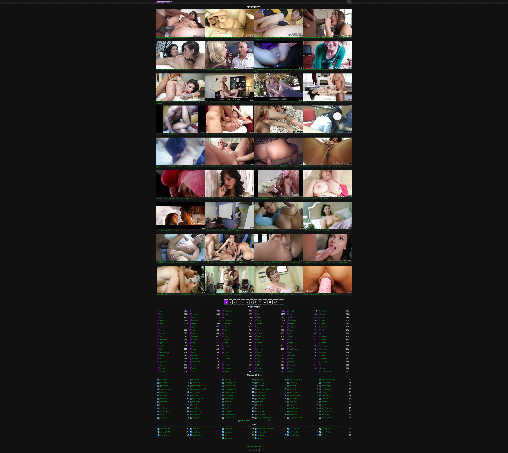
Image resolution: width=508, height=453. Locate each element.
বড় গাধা (226, 346)
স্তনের (162, 327)
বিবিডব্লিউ (259, 352)
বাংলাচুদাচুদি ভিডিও (294, 435)
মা (322, 333)
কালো (161, 336)
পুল (225, 362)
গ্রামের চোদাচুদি (164, 399)
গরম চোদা (324, 392)
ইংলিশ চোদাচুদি (261, 383)
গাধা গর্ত (259, 355)
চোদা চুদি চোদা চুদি (294, 408)
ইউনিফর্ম (291, 362)
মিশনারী (259, 317)
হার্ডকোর (324, 311)
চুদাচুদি (226, 435)
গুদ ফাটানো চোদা (229, 395)
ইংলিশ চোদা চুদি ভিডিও (230, 383)
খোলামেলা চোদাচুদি (294, 392)
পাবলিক (162, 355)
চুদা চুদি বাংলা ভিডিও (294, 432)
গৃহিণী (161, 343)
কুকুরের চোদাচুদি (196, 392)
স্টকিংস (194, 324)
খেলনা (193, 327)
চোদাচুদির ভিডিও (229, 429)
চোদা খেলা (162, 405)
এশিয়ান (323, 317)
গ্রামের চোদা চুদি (326, 395)
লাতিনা (226, 352)
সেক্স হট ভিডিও (228, 438)
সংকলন (162, 330)
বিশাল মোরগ (228, 327)
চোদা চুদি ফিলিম (293, 411)
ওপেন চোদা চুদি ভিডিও (230, 386)
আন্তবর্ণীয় (195, 336)
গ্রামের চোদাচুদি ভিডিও (198, 399)
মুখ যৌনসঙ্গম (163, 362)
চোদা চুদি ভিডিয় (245, 421)
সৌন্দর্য (290, 336)
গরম (226, 349)
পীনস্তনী (291, 311)
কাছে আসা (162, 333)
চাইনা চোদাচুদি (163, 402)
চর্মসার (194, 333)
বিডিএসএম (195, 359)
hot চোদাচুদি (163, 379)
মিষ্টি (161, 349)
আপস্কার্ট (259, 368)
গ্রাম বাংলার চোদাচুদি (294, 395)
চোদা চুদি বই (163, 414)
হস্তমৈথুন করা (228, 321)
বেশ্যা (193, 343)
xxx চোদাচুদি (228, 379)
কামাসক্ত (324, 336)
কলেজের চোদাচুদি (326, 386)
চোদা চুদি (194, 405)
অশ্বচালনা (195, 314)
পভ (258, 330)
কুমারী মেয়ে (163, 321)
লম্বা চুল (259, 321)
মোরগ (290, 330)
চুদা (322, 435)
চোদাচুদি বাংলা (195, 429)
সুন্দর (258, 327)
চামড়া (290, 333)
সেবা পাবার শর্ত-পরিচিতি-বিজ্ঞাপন (254, 447)
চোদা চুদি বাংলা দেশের (230, 414)
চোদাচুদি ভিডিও (164, 2)
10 (265, 302)
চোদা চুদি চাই (260, 408)
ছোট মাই (324, 314)
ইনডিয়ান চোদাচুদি (326, 383)
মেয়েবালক (162, 368)
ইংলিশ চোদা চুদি (196, 383)
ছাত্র (290, 352)
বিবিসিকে (324, 352)
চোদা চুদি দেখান (261, 411)
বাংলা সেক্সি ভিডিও (326, 432)
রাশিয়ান (291, 340)
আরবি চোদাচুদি (163, 383)
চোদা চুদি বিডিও (293, 414)
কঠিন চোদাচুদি (292, 386)
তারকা (226, 336)
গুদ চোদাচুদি (195, 395)
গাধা (161, 311)
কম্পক (194, 365)
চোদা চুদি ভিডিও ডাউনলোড (296, 418)
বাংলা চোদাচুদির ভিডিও (165, 432)
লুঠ (225, 317)
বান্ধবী (291, 359)
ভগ (258, 311)
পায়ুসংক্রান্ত (325, 327)
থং (225, 333)
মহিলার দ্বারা (292, 321)
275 (276, 302)
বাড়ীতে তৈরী (195, 340)
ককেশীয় (291, 324)
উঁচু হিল (291, 343)
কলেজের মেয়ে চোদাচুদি (166, 389)
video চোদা (195, 379)
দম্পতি (161, 346)
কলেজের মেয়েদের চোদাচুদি (199, 389)
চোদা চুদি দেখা (228, 411)
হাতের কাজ (260, 349)
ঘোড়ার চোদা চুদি (229, 399)
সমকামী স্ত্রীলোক (293, 349)
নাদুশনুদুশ (324, 346)
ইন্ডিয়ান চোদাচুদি (196, 386)
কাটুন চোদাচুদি (292, 389)
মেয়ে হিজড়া (325, 362)
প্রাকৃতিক (259, 333)
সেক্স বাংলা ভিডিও (261, 432)
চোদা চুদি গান (228, 408)
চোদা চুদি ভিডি (163, 418)
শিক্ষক (290, 368)
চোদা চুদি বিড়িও (261, 414)
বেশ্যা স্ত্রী (324, 349)
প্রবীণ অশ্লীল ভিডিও (165, 429)
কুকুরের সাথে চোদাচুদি (230, 392)
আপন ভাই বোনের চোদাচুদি (328, 379)
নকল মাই (227, 365)
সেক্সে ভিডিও (260, 438)
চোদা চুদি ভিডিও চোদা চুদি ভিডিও (265, 418)
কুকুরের (226, 314)
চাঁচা (258, 314)
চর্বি (258, 359)
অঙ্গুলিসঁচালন (195, 321)
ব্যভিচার (227, 371)
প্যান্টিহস (162, 365)
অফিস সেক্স (260, 346)
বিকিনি (193, 352)
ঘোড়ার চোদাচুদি (261, 399)
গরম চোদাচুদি (163, 395)
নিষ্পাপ (194, 317)
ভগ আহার (227, 359)
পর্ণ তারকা (259, 324)
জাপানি (161, 324)
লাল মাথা (324, 340)
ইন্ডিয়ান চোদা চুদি (164, 386)
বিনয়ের (323, 321)
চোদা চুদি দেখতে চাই (165, 411)
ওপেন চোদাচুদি (260, 386)
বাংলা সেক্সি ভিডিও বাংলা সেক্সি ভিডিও (266, 429)
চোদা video (325, 402)
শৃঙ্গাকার (259, 336)
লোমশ (323, 324)
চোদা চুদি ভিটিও (325, 414)
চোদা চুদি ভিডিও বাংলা (327, 418)
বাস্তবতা (227, 340)
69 (258, 365)
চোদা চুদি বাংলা (196, 414)
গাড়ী (193, 371)
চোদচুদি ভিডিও (293, 402)
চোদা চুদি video (229, 405)
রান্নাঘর (324, 368)
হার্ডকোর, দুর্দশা (196, 362)
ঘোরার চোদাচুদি (293, 399)
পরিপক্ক (194, 355)
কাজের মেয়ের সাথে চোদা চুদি (264, 389)
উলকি (323, 330)
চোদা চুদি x (260, 405)
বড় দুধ (161, 314)
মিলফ (290, 317)
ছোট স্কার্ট (324, 359)
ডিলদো (226, 343)
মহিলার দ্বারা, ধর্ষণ (164, 352)
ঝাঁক (258, 340)
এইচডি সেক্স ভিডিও (164, 435)
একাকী (291, 327)
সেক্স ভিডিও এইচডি (197, 435)
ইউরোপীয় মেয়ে (228, 311)
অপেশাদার (227, 324)
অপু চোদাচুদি (260, 379)
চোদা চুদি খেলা (195, 408)
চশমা (258, 362)
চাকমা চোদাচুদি (196, 402)
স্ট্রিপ (323, 355)
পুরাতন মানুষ (228, 368)
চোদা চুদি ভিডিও (196, 418)
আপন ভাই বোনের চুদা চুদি (295, 379)
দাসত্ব (194, 368)
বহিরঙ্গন (226, 330)
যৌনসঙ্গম (259, 343)
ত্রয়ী (193, 330)
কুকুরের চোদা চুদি (164, 392)
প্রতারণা (194, 349)
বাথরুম (291, 371)
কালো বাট (162, 371)
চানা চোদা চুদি (228, 402)
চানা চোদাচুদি (260, 402)
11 (270, 302)
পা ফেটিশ (259, 371)
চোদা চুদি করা (163, 408)
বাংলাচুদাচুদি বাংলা (326, 429)
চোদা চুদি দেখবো (196, 411)
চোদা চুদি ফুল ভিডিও (327, 411)
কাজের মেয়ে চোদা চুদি (230, 389)
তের (161, 317)
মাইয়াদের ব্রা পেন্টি (326, 371)
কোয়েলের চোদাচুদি (261, 392)
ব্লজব (193, 311)
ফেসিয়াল (324, 343)
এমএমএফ (292, 365)
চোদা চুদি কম (325, 405)
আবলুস (194, 346)
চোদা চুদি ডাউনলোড (326, 408)
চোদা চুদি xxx (293, 405)
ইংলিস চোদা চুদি (293, 383)
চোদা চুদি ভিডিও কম (230, 418)
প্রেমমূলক (292, 355)
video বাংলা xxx (294, 429)
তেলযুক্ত (291, 346)
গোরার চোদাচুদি (261, 395)
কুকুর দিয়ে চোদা (326, 389)
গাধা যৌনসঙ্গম (163, 340)
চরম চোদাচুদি (325, 399)
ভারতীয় (226, 355)
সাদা (290, 314)
